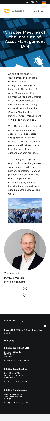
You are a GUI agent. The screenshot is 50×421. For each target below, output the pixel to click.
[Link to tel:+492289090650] (37, 2)
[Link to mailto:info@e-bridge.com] (32, 2)
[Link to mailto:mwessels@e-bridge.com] (25, 288)
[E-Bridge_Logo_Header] (14, 9)
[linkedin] (27, 2)
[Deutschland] (44, 2)
